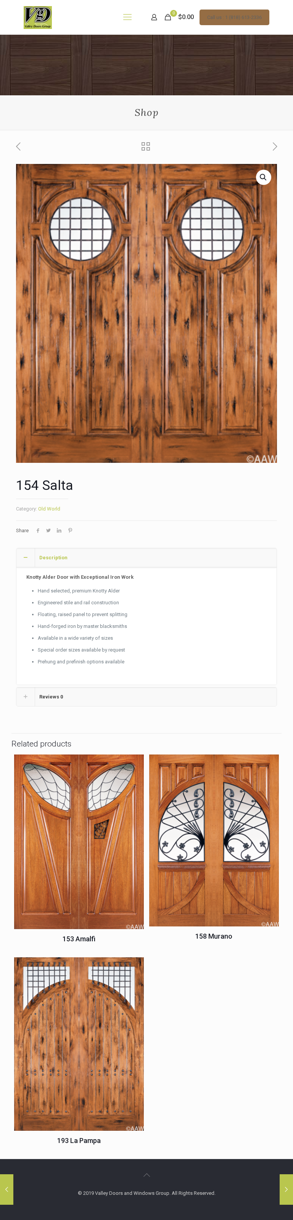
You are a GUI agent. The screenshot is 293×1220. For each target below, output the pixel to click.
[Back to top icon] (146, 1175)
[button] (263, 177)
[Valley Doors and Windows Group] (38, 17)
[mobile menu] (127, 17)
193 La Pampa (79, 1141)
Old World (49, 509)
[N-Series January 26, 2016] (6, 1189)
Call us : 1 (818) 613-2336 (234, 17)
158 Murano (213, 936)
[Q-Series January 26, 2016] (286, 1189)
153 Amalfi (79, 939)
